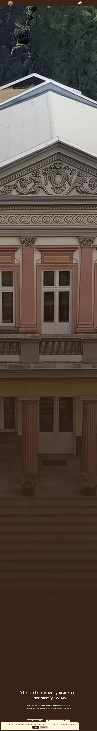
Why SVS (19, 3)
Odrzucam (43, 727)
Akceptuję (36, 727)
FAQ (69, 3)
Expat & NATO (61, 3)
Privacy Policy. (73, 724)
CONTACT (73, 3)
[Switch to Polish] (88, 3)
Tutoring (27, 3)
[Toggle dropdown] (22, 3)
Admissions (51, 3)
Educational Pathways (39, 3)
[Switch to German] (85, 3)
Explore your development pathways (58, 720)
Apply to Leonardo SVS (35, 720)
